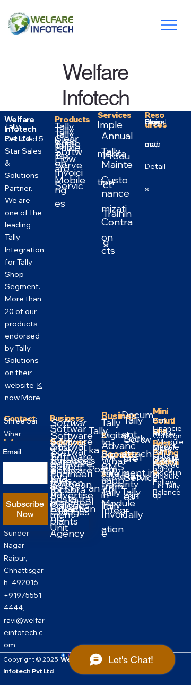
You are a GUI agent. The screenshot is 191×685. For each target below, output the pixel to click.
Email (12, 451)
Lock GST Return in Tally (136, 476)
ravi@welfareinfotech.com (24, 632)
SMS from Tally (112, 486)
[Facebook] (63, 655)
